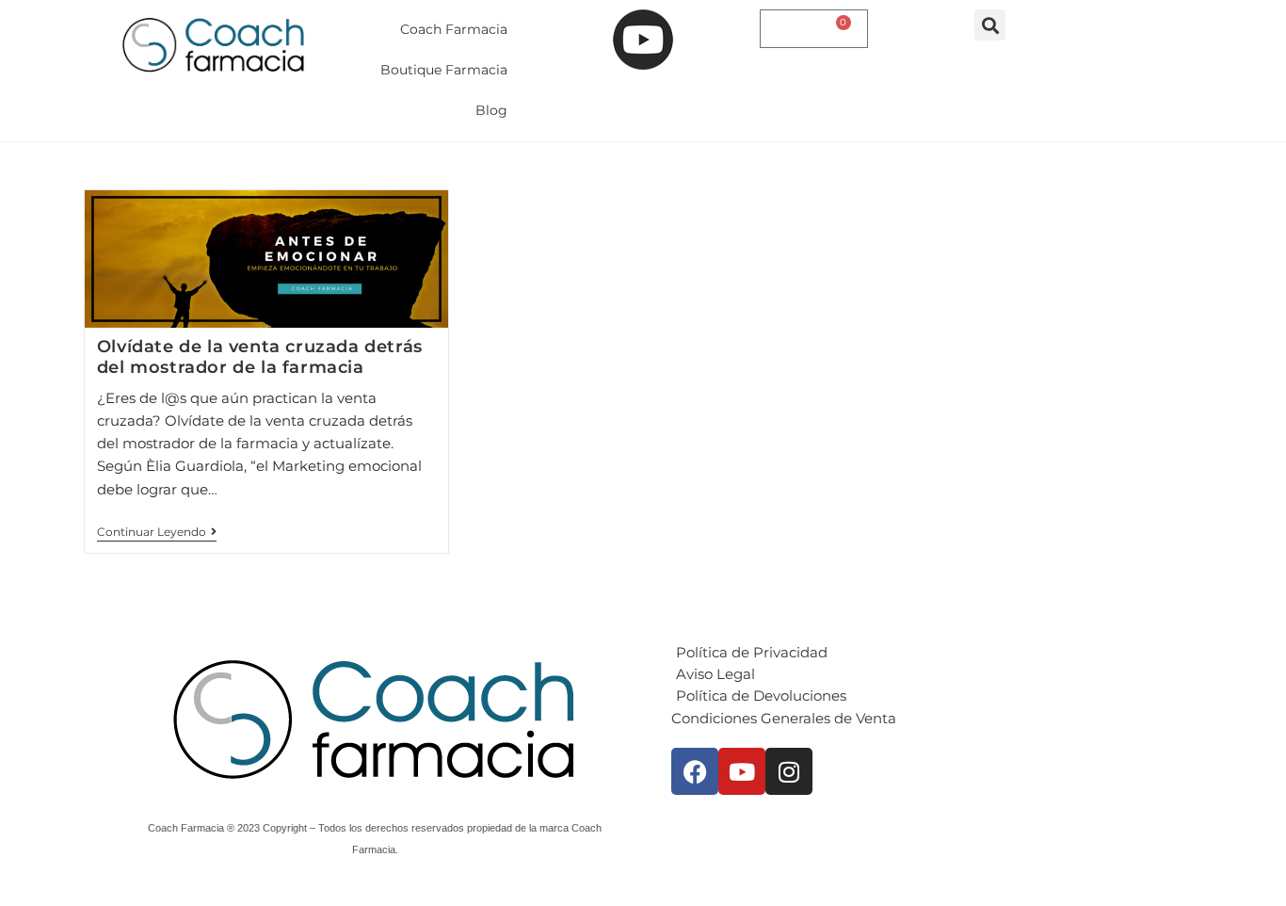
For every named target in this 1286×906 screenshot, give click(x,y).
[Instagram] (788, 771)
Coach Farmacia (453, 29)
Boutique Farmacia (443, 69)
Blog (491, 110)
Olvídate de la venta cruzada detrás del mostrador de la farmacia (260, 357)
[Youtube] (741, 771)
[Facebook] (694, 771)
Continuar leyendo (157, 532)
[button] (989, 24)
